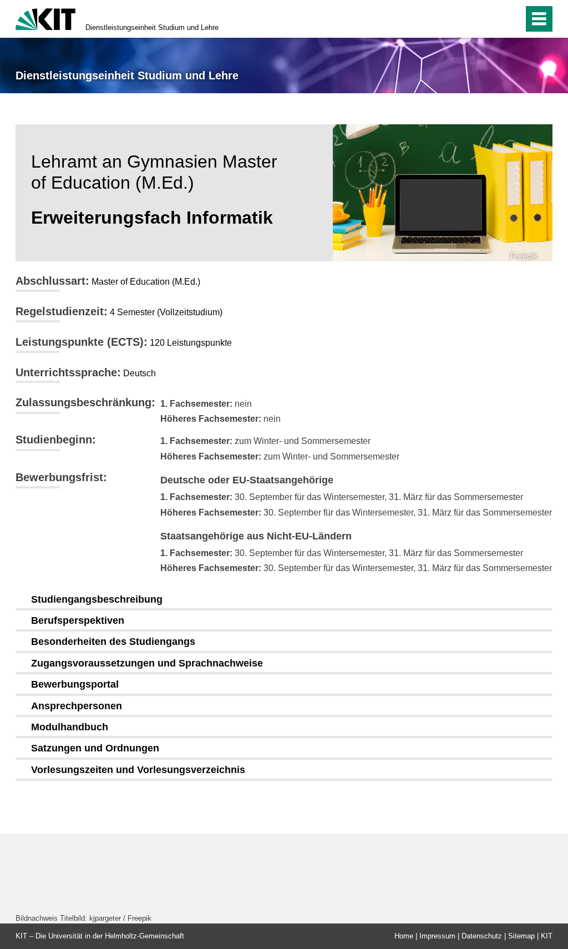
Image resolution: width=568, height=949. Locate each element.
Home (403, 936)
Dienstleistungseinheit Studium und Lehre (152, 27)
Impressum (437, 936)
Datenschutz (482, 936)
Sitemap (521, 936)
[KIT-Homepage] (45, 18)
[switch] (491, 19)
